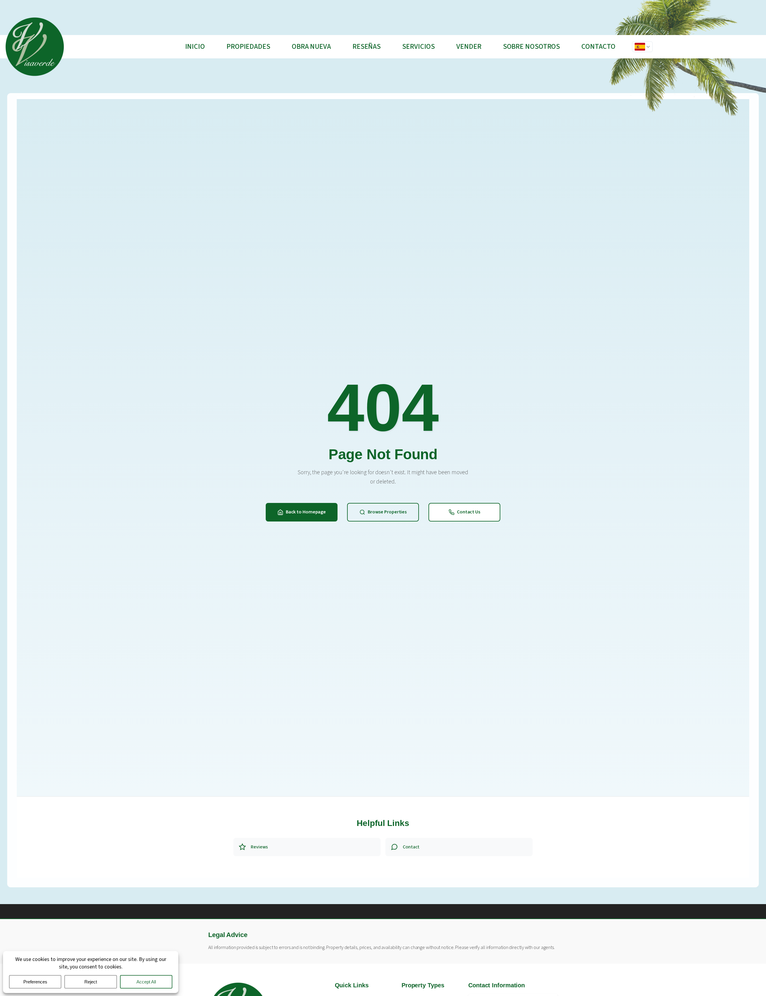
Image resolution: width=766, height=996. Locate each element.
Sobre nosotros (531, 46)
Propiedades (248, 46)
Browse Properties (387, 512)
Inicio (195, 46)
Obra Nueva (311, 46)
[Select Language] (642, 46)
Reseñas (366, 46)
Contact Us (468, 512)
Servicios (418, 46)
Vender (468, 46)
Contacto (598, 46)
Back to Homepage (306, 512)
